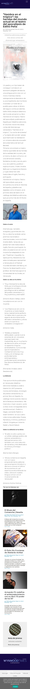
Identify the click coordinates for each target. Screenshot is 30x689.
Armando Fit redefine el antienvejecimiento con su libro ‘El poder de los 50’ (15, 595)
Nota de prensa (9, 29)
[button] (26, 1)
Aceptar (15, 686)
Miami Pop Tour (9, 516)
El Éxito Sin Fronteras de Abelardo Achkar (14, 551)
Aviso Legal (5, 673)
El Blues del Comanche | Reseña (14, 511)
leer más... (8, 526)
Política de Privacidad (15, 673)
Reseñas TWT (7, 31)
